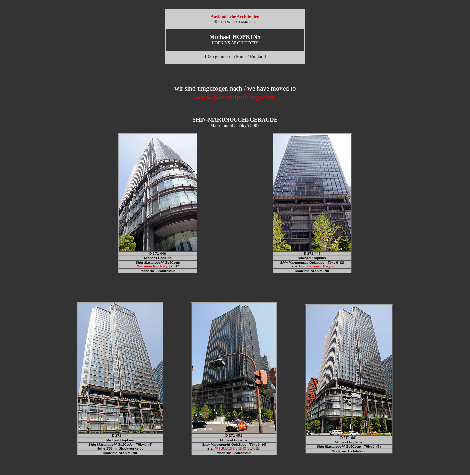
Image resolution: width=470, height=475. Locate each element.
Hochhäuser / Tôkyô (316, 266)
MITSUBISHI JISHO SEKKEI (237, 448)
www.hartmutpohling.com (235, 97)
